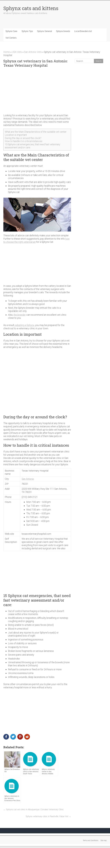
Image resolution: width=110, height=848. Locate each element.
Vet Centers (11, 38)
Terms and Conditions (90, 840)
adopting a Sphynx (24, 325)
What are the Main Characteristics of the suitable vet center (36, 131)
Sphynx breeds (63, 31)
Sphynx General (44, 31)
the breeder (20, 314)
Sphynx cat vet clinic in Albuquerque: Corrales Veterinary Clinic (33, 809)
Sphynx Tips (27, 31)
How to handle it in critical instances (23, 141)
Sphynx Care (11, 31)
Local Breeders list (83, 31)
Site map (103, 840)
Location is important (16, 134)
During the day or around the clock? (23, 138)
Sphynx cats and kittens (30, 8)
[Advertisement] (37, 91)
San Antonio (28, 478)
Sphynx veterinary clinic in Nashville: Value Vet (48, 816)
